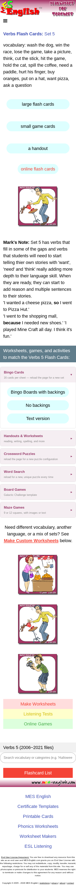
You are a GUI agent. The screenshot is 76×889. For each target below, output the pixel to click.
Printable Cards (38, 816)
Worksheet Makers (38, 836)
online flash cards (38, 169)
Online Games (38, 723)
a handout (38, 148)
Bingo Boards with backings (38, 392)
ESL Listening (38, 846)
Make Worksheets (38, 704)
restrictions (45, 883)
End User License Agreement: (15, 857)
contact (70, 883)
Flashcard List (38, 772)
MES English (38, 796)
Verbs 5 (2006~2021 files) (28, 747)
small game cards (38, 126)
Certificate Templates (38, 806)
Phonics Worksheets (38, 826)
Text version (38, 418)
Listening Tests (38, 713)
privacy (54, 883)
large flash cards (38, 104)
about (62, 883)
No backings (38, 405)
